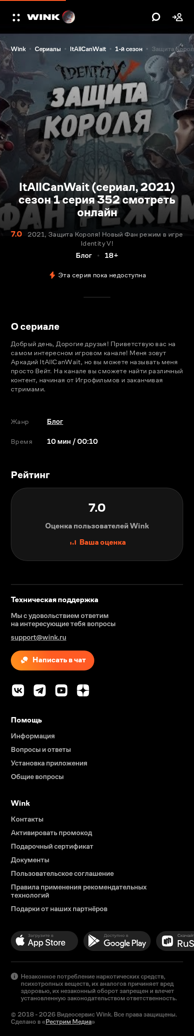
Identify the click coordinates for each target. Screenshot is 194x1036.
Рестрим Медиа (69, 1021)
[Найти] (156, 17)
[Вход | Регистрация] (177, 17)
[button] (17, 17)
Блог (55, 421)
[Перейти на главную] (87, 17)
